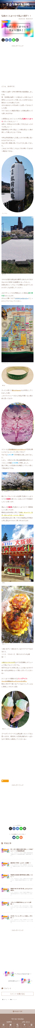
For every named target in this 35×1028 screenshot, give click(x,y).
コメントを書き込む (17, 994)
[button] (17, 40)
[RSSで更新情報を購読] (21, 837)
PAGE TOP (18, 1011)
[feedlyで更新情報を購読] (17, 837)
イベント (6, 780)
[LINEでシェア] (13, 40)
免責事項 (9, 1022)
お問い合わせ (26, 1022)
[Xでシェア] (3, 40)
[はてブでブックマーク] (10, 40)
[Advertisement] (17, 64)
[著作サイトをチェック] (14, 837)
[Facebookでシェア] (6, 40)
